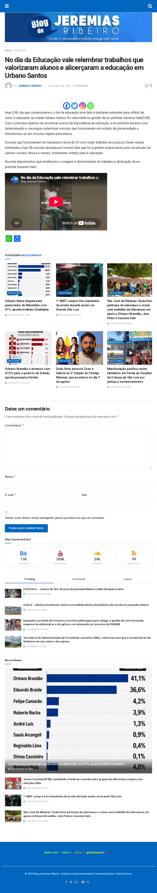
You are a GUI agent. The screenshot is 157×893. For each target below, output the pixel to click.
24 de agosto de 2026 (69, 315)
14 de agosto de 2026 (18, 383)
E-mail (10, 495)
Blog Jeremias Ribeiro (46, 873)
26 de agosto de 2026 (18, 315)
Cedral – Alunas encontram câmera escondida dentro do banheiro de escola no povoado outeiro (86, 604)
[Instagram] (82, 105)
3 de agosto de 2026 (69, 387)
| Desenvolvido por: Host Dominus (112, 873)
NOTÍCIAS (20, 50)
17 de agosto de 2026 (120, 323)
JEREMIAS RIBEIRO (30, 85)
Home (8, 50)
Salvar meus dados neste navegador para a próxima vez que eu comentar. (55, 517)
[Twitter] (74, 105)
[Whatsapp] (90, 105)
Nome (10, 477)
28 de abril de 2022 (59, 85)
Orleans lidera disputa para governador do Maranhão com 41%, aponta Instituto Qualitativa (27, 305)
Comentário (14, 425)
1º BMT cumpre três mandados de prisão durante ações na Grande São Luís (78, 305)
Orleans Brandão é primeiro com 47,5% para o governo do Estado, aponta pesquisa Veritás (27, 373)
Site (84, 495)
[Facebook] (66, 105)
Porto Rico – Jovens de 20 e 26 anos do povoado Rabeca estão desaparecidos (73, 589)
